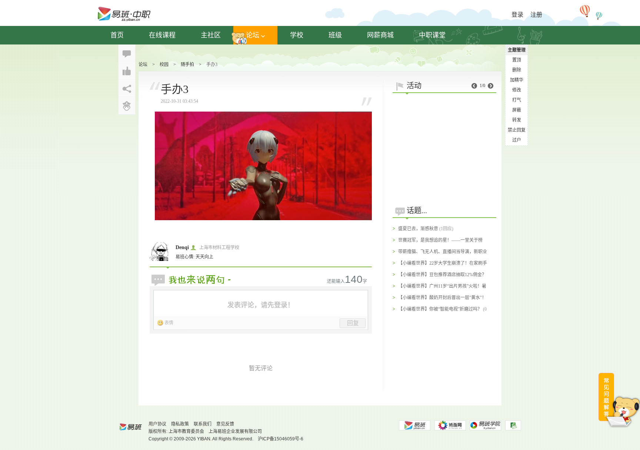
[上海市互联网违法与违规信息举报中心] (513, 425)
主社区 (211, 35)
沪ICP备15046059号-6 (280, 438)
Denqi (182, 247)
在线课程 (162, 35)
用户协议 (157, 424)
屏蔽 (516, 110)
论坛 (252, 35)
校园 (164, 64)
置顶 (516, 60)
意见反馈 (225, 424)
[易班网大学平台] (414, 425)
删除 (516, 70)
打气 (516, 100)
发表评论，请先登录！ (260, 305)
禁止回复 (517, 130)
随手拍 (187, 64)
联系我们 (202, 424)
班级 (335, 35)
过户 (516, 140)
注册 (536, 14)
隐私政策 (180, 424)
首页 (117, 35)
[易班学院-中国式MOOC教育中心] (485, 425)
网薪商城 (380, 35)
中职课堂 (432, 35)
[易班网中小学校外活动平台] (450, 425)
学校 (296, 35)
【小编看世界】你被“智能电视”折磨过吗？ (440, 309)
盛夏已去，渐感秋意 (418, 228)
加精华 (516, 80)
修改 (516, 90)
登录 (517, 14)
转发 (516, 120)
